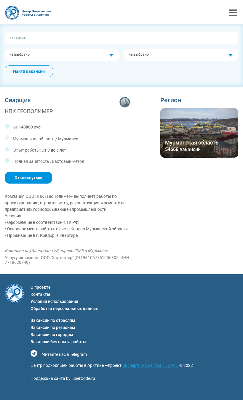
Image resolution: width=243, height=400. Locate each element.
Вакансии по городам (52, 334)
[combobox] (62, 55)
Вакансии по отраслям (53, 320)
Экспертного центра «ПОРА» (150, 365)
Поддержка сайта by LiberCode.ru (63, 378)
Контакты (40, 294)
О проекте (41, 287)
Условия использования (54, 301)
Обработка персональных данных (64, 308)
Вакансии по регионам (53, 327)
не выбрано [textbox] (19, 54)
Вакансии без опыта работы (58, 341)
